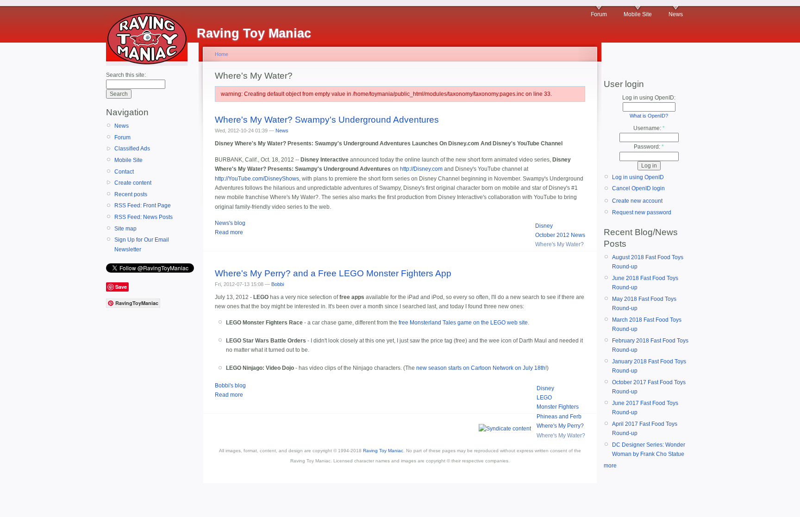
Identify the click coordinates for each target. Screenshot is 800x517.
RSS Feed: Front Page (142, 205)
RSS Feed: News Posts (143, 217)
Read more (229, 232)
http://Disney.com (421, 169)
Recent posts (130, 194)
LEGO (544, 397)
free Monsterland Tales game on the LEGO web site (463, 322)
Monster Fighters (558, 407)
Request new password (641, 212)
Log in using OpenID (638, 177)
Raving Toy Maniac (383, 450)
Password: (649, 146)
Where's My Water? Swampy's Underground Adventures (327, 120)
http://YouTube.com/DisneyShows (257, 178)
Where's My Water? (559, 244)
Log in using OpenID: (648, 97)
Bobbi (277, 284)
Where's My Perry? (560, 426)
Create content (132, 183)
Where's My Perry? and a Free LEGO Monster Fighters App (333, 273)
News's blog (230, 223)
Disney (544, 226)
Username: (649, 128)
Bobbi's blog (230, 385)
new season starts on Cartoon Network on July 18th (480, 368)
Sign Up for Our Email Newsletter (141, 244)
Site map (125, 228)
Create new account (637, 201)
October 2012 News (560, 235)
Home (221, 54)
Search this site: (126, 75)
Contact (124, 171)
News (676, 14)
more (610, 465)
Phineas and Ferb (559, 416)
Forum (599, 14)
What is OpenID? (649, 115)
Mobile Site (638, 14)
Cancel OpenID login (638, 188)
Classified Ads (132, 148)
